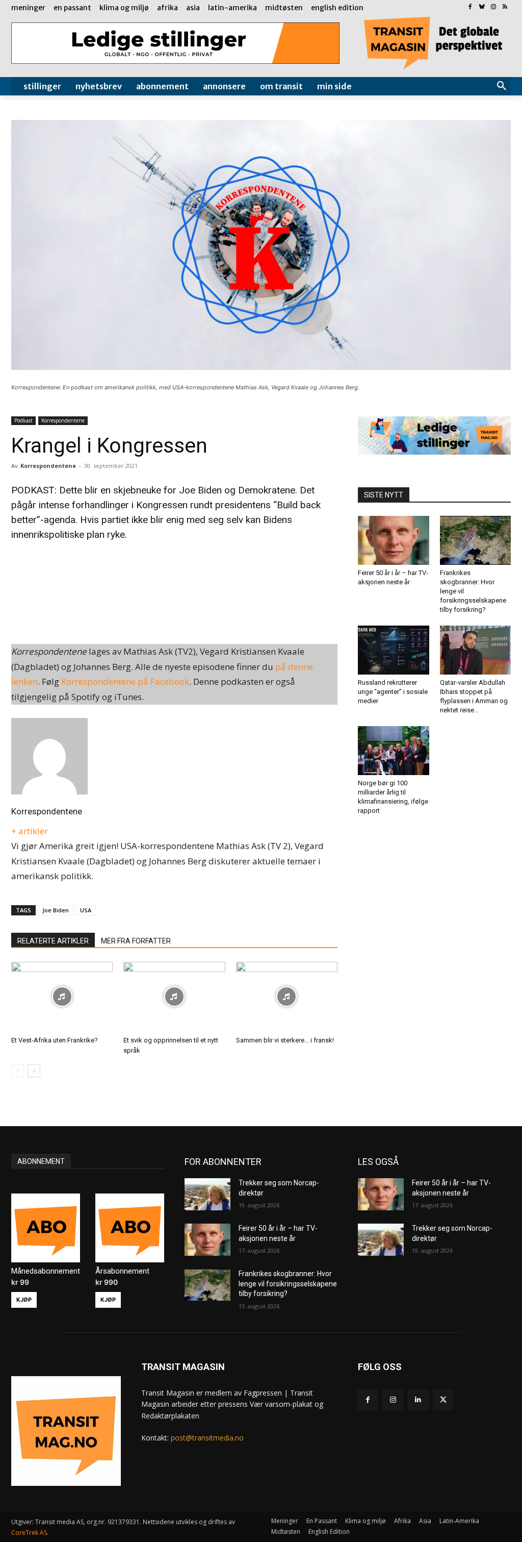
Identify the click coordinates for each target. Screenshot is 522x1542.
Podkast (23, 420)
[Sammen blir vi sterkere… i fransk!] (286, 997)
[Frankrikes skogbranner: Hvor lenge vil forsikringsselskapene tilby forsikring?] (475, 540)
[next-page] (34, 1070)
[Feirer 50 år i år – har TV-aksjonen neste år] (393, 540)
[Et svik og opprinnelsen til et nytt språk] (174, 997)
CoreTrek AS (29, 1532)
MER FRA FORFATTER (136, 941)
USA (85, 910)
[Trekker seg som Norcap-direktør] (207, 1194)
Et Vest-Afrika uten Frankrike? (54, 1040)
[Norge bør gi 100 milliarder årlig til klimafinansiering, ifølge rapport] (393, 750)
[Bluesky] (482, 7)
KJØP (24, 1299)
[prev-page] (17, 1070)
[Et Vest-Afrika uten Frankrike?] (62, 997)
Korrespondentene (63, 420)
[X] (443, 1400)
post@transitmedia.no (207, 1437)
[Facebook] (470, 7)
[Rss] (505, 7)
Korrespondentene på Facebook (125, 681)
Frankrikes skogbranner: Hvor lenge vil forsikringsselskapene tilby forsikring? (288, 1284)
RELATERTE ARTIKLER (53, 941)
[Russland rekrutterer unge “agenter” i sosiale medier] (393, 650)
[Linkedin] (418, 1400)
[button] (501, 86)
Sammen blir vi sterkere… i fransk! (285, 1040)
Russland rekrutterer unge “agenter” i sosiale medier (393, 692)
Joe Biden (55, 910)
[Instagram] (493, 7)
